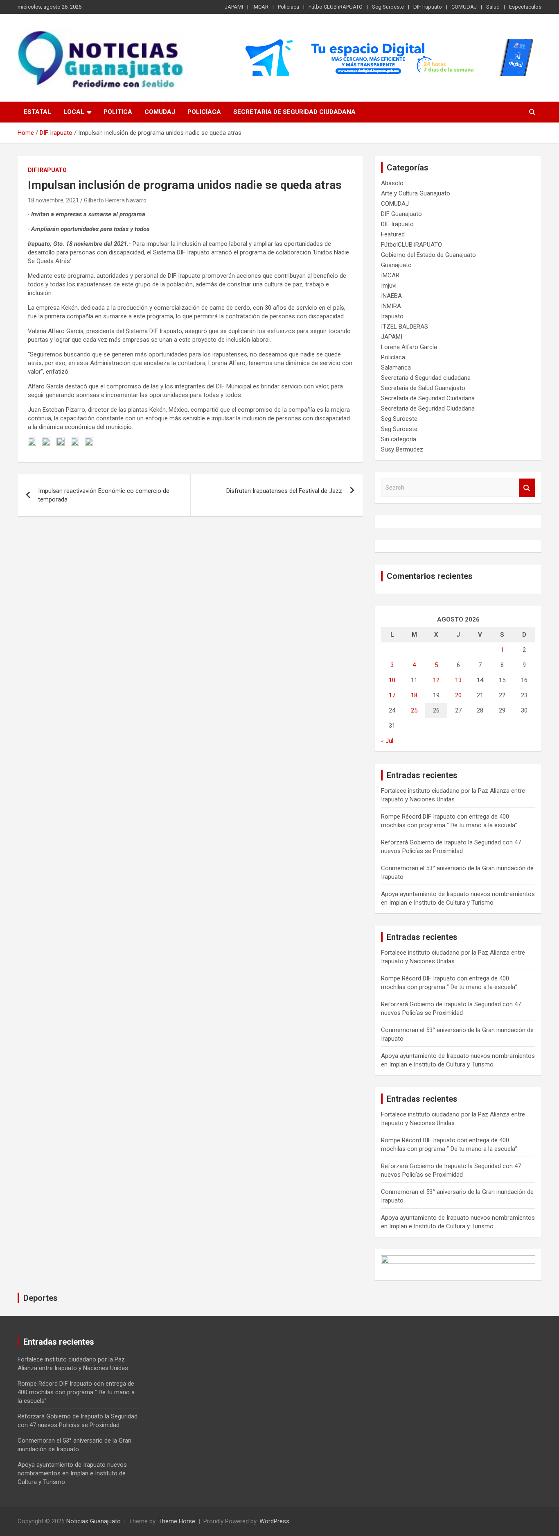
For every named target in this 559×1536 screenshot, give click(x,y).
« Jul (387, 740)
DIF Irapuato (427, 7)
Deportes (40, 1298)
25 (414, 710)
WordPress (274, 1521)
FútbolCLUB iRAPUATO (336, 7)
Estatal (37, 112)
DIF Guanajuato (401, 214)
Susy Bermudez (402, 449)
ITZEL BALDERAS (404, 326)
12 (436, 680)
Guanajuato (396, 265)
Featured (393, 234)
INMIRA (391, 306)
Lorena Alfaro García (409, 347)
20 (458, 695)
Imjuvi (389, 285)
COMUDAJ (464, 7)
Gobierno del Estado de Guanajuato (428, 255)
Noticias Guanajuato (93, 1521)
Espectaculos (525, 7)
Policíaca (204, 112)
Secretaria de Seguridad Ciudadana (294, 112)
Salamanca (396, 367)
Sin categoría (398, 439)
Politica (118, 112)
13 (458, 680)
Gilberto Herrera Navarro (115, 200)
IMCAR (260, 7)
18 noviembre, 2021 (53, 200)
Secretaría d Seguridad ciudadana (426, 377)
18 (414, 695)
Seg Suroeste (388, 7)
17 (392, 695)
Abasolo (392, 183)
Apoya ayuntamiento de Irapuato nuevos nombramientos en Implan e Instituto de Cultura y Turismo (72, 1473)
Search (527, 488)
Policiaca (288, 7)
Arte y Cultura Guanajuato (415, 193)
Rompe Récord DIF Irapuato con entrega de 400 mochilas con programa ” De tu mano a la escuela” (76, 1392)
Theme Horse (176, 1521)
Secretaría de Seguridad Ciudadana (428, 398)
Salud (493, 7)
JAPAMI (234, 7)
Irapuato (392, 316)
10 (392, 680)
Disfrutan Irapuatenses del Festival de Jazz (284, 491)
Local (73, 112)
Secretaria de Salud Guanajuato (423, 388)
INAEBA (391, 295)
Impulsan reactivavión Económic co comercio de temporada (103, 495)
